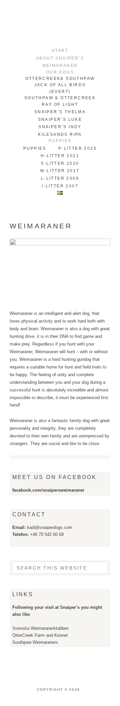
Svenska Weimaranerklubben (40, 628)
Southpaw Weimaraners (35, 642)
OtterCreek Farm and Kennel (40, 635)
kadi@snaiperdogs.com (49, 527)
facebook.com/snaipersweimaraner (48, 490)
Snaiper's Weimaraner (60, 23)
